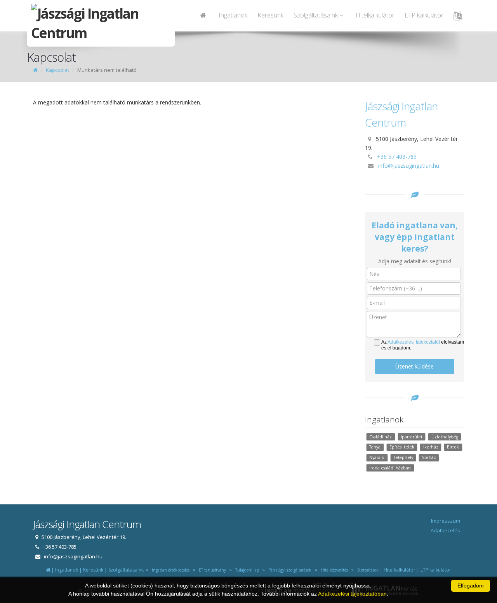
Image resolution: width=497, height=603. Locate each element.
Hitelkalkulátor (375, 15)
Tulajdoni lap (246, 570)
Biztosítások (367, 570)
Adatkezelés (445, 530)
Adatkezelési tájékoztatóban (352, 594)
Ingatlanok (233, 15)
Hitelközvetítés (333, 570)
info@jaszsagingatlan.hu (408, 165)
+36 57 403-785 (397, 156)
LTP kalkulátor (424, 15)
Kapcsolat (57, 69)
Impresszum (445, 520)
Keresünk (270, 15)
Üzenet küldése (414, 366)
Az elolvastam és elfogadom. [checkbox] (422, 345)
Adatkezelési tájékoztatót (414, 342)
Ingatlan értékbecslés (169, 570)
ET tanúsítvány (211, 570)
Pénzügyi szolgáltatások (288, 570)
